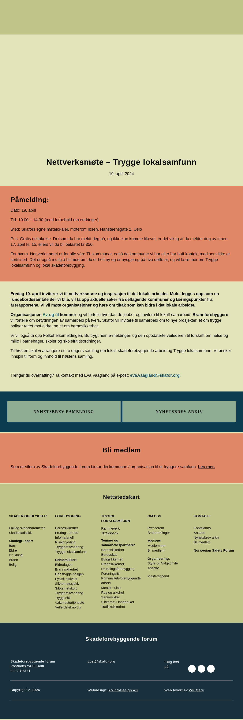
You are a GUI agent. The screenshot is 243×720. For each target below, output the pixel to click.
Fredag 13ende (66, 533)
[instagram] (201, 669)
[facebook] (192, 669)
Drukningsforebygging (117, 569)
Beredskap (109, 555)
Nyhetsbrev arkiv (206, 537)
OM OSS (154, 516)
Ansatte (153, 568)
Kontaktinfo (202, 528)
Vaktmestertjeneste (69, 602)
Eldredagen (64, 565)
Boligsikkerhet (111, 559)
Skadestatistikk (20, 533)
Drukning (16, 555)
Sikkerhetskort (66, 588)
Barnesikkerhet (66, 528)
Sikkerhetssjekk (67, 584)
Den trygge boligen (69, 574)
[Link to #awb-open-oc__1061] (228, 17)
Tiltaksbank (109, 533)
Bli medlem (156, 550)
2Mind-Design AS (123, 690)
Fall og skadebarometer (27, 528)
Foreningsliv (110, 573)
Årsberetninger (159, 533)
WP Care (196, 690)
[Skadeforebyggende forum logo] (53, 5)
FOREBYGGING (68, 516)
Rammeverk (110, 528)
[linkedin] (211, 669)
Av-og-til (51, 314)
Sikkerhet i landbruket (117, 602)
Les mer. (206, 466)
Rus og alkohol (112, 592)
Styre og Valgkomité (163, 563)
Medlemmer (157, 546)
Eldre (13, 550)
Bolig (13, 565)
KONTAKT (202, 516)
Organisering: (159, 558)
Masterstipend (158, 576)
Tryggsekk (63, 598)
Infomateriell (64, 537)
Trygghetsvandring (69, 547)
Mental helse (111, 588)
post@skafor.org (101, 661)
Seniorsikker (110, 597)
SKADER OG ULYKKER (28, 516)
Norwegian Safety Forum (214, 550)
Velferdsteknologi (68, 607)
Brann (13, 560)
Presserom (156, 528)
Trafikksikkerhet (113, 607)
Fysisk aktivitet (66, 579)
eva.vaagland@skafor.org (155, 375)
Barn (12, 546)
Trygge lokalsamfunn (71, 552)
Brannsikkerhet (66, 569)
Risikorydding (65, 542)
